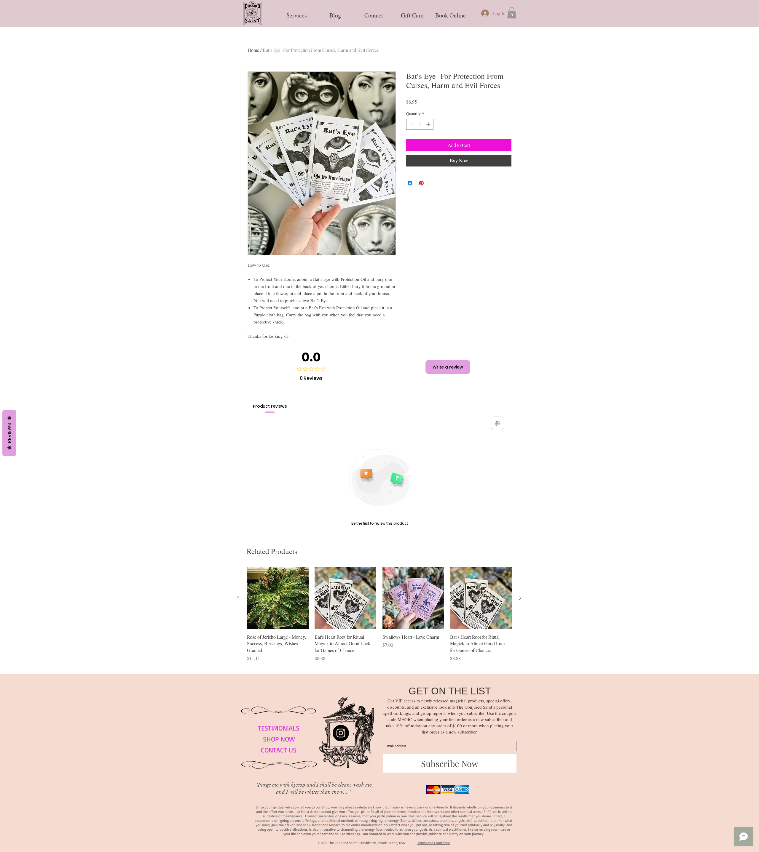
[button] (296, 12)
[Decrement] (410, 124)
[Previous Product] (238, 597)
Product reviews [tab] (270, 406)
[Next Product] (520, 597)
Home (253, 50)
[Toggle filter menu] (497, 423)
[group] (379, 618)
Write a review (448, 367)
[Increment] (429, 124)
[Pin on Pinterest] (421, 183)
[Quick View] (278, 598)
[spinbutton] (419, 124)
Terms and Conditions (433, 842)
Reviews (9, 433)
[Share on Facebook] (410, 183)
